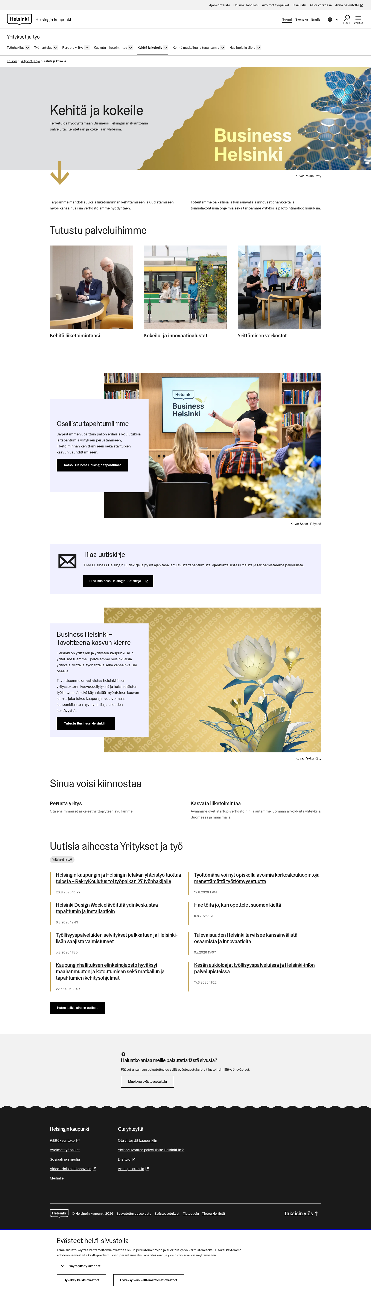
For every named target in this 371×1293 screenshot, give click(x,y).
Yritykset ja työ (30, 61)
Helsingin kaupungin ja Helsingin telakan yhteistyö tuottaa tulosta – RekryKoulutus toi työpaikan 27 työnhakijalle (118, 878)
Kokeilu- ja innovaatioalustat (175, 335)
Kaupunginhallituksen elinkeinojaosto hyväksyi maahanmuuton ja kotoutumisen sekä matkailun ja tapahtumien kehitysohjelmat (110, 971)
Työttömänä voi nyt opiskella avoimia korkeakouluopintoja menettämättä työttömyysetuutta (257, 878)
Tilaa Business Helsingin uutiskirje (121, 581)
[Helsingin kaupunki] (59, 1213)
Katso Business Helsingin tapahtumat (92, 465)
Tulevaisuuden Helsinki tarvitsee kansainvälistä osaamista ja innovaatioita (245, 938)
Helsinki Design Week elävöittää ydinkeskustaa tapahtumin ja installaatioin (107, 908)
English (316, 19)
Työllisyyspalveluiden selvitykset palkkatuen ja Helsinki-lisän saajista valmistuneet (116, 938)
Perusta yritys (66, 803)
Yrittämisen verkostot (262, 335)
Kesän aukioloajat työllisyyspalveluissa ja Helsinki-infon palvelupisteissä (254, 968)
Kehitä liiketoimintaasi (75, 335)
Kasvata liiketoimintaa (216, 803)
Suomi (287, 19)
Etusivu (12, 61)
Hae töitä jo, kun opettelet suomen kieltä (237, 905)
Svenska (301, 19)
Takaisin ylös (298, 1213)
